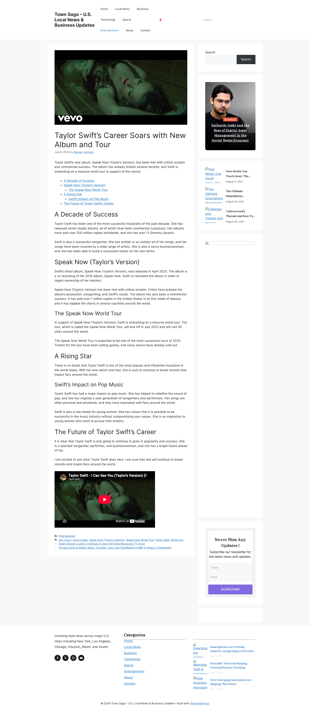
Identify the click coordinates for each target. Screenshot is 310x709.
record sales (80, 539)
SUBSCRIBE (230, 589)
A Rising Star (73, 194)
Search (210, 52)
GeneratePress (199, 703)
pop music (65, 539)
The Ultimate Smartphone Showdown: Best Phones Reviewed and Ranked (240, 193)
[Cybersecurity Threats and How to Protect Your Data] (214, 215)
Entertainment (109, 30)
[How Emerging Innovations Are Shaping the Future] (200, 683)
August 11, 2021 (234, 181)
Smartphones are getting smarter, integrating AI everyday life (232, 649)
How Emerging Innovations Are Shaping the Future (231, 682)
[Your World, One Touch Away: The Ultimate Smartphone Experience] (214, 175)
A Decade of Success (79, 180)
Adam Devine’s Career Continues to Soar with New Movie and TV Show (102, 543)
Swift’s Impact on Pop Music (88, 199)
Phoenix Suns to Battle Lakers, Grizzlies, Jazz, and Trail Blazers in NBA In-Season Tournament (115, 547)
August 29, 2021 (235, 201)
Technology (107, 19)
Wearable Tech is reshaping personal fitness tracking (228, 665)
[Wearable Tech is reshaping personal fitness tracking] (200, 667)
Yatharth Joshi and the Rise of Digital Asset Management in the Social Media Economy (230, 132)
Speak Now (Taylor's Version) (107, 539)
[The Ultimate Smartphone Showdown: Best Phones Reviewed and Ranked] (214, 195)
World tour (177, 539)
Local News (122, 9)
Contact (145, 30)
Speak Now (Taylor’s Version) (85, 185)
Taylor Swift (162, 539)
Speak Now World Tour (140, 539)
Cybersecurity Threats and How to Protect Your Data (239, 214)
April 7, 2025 (216, 672)
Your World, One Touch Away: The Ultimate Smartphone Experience (240, 174)
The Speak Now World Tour (88, 190)
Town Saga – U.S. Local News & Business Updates (75, 20)
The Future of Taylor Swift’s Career (89, 203)
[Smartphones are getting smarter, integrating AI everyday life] (200, 650)
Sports (127, 19)
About (129, 30)
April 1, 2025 (216, 656)
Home (104, 9)
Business (143, 9)
